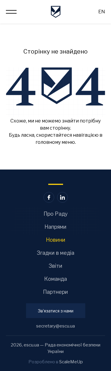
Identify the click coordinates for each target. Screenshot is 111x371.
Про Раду (56, 214)
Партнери (55, 292)
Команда (55, 279)
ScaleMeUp (71, 361)
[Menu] (11, 12)
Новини (55, 240)
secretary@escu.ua (55, 326)
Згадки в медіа (55, 253)
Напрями (55, 227)
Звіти (55, 266)
